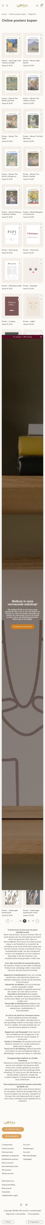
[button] (41, 337)
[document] (22, 612)
